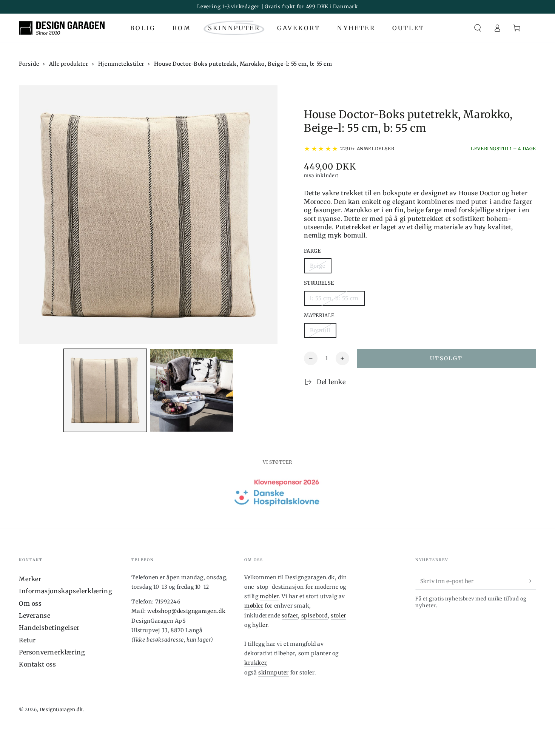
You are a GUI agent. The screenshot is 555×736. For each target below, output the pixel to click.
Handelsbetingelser (49, 627)
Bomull (320, 330)
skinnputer (273, 672)
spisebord (314, 615)
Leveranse (34, 615)
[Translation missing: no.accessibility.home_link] (62, 28)
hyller (260, 625)
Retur (27, 640)
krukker (255, 662)
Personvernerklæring (52, 652)
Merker (30, 579)
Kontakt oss (37, 664)
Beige (317, 265)
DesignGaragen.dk (61, 709)
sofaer (290, 615)
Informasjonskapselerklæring (65, 591)
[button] (477, 28)
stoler (338, 615)
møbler (269, 596)
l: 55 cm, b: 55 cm (334, 298)
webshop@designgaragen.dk (186, 611)
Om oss (30, 603)
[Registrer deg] (531, 581)
